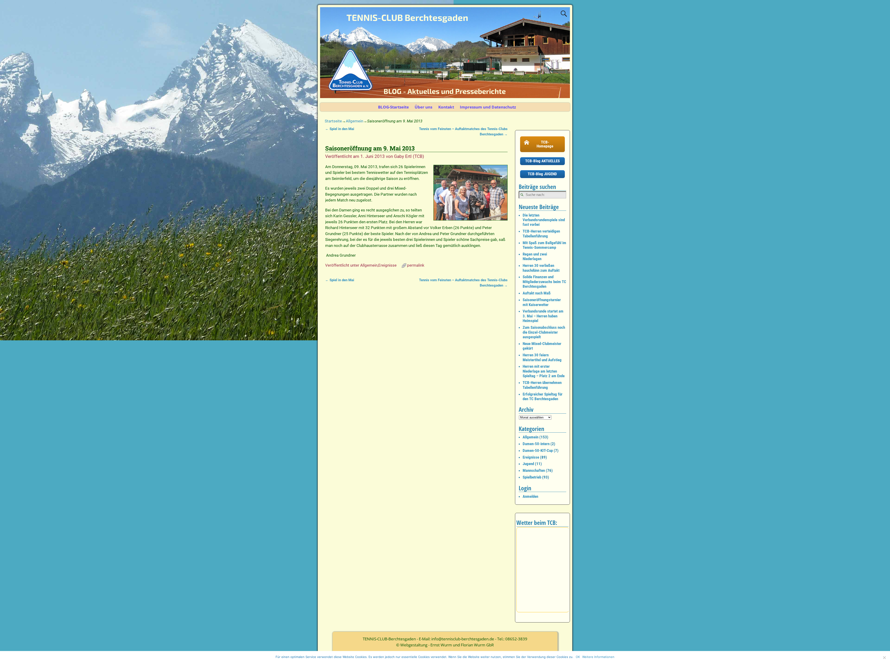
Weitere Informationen (598, 657)
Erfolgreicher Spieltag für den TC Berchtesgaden (543, 396)
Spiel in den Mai (339, 129)
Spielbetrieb (532, 477)
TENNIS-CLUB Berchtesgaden (407, 17)
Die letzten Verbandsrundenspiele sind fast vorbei (544, 220)
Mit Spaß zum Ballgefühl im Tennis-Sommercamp (544, 245)
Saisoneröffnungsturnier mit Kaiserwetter (542, 302)
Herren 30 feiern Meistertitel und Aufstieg (542, 357)
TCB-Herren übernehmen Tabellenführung (542, 384)
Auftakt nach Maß (537, 293)
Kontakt (446, 107)
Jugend (528, 463)
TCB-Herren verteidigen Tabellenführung (541, 233)
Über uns (423, 107)
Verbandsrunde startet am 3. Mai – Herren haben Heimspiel (543, 316)
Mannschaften (534, 470)
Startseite (333, 121)
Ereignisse (387, 265)
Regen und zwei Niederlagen (535, 256)
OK (578, 657)
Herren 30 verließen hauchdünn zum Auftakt (541, 267)
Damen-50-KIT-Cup (538, 450)
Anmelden (530, 496)
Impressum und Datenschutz (488, 107)
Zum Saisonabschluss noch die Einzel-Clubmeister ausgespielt (544, 332)
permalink (415, 265)
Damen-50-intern (536, 443)
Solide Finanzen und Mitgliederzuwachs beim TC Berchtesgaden (544, 282)
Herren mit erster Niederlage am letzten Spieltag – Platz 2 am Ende (544, 371)
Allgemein (354, 121)
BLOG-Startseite (393, 107)
